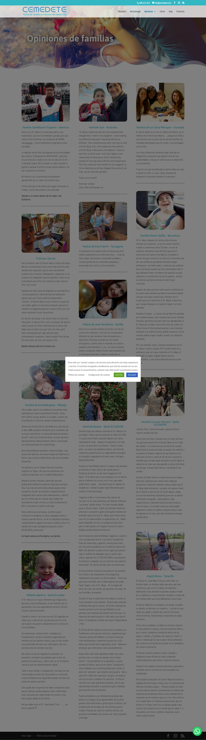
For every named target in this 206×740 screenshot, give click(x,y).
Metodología (135, 11)
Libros (162, 11)
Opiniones (148, 11)
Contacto (180, 11)
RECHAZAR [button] (132, 375)
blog (171, 11)
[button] (197, 731)
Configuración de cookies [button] (99, 374)
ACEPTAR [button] (119, 375)
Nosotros (122, 11)
